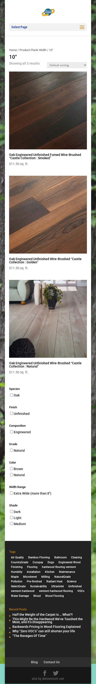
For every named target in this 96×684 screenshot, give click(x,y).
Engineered (22, 432)
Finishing (17, 567)
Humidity (16, 572)
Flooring (32, 567)
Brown (18, 469)
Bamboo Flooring (39, 557)
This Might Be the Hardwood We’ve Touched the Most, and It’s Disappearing (47, 620)
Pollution (16, 581)
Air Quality (17, 557)
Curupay (38, 562)
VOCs (80, 591)
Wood (37, 596)
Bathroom (60, 557)
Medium (20, 524)
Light (17, 518)
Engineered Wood (69, 562)
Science (71, 581)
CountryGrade (19, 562)
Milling (45, 576)
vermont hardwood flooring (56, 591)
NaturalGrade (62, 576)
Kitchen (50, 572)
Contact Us (52, 662)
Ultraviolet (57, 586)
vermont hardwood (22, 591)
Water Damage (20, 596)
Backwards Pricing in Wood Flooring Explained (46, 627)
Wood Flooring (54, 596)
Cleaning (76, 557)
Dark (17, 512)
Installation (34, 572)
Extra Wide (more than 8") (32, 493)
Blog (34, 662)
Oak (17, 395)
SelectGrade (18, 586)
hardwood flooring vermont (59, 567)
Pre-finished (34, 581)
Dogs (51, 562)
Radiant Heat (54, 581)
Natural (19, 450)
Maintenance (67, 572)
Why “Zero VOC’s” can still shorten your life (43, 631)
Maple (15, 576)
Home (13, 50)
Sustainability (38, 586)
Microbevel (30, 576)
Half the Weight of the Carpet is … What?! (42, 614)
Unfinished (22, 414)
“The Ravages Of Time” (29, 636)
